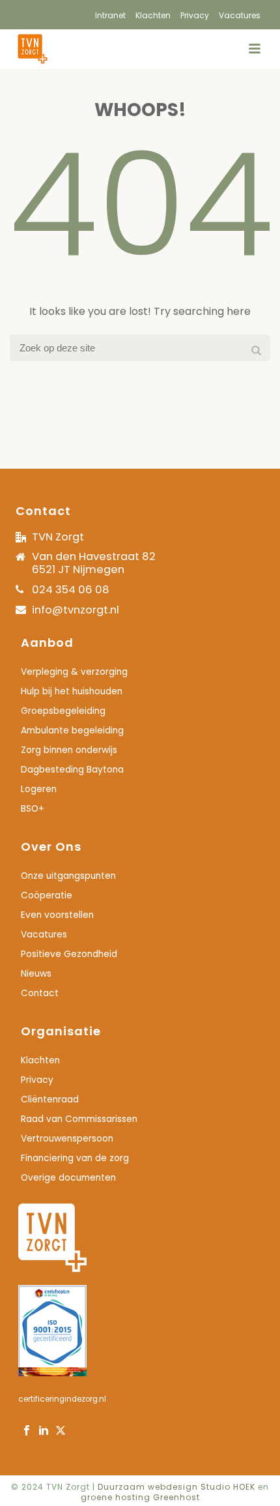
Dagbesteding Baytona (72, 770)
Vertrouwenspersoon (67, 1139)
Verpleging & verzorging (74, 672)
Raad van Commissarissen (79, 1119)
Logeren (39, 789)
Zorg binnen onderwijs (69, 750)
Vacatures (44, 935)
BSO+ (32, 809)
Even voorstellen (57, 915)
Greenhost (176, 1497)
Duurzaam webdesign (149, 1486)
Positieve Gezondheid (69, 954)
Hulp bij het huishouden (71, 692)
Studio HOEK (228, 1486)
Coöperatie (46, 896)
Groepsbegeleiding (63, 711)
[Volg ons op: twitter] (60, 1431)
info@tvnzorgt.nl (75, 610)
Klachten (40, 1061)
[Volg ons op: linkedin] (43, 1431)
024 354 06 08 (70, 590)
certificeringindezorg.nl (62, 1399)
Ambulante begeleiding (72, 731)
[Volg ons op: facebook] (26, 1431)
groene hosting (115, 1497)
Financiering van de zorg (75, 1158)
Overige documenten (68, 1178)
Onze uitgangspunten (68, 876)
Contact (40, 993)
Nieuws (36, 974)
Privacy (37, 1080)
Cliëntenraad (50, 1100)
